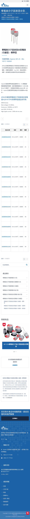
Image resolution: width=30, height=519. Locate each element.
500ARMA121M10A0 (7, 246)
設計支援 (5, 504)
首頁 (5, 15)
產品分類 (10, 15)
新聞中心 (5, 495)
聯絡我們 (5, 501)
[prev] (2, 119)
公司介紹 (5, 489)
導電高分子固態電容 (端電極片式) (12, 282)
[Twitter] (3, 439)
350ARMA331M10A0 (7, 206)
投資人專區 (6, 498)
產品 (4, 492)
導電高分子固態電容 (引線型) (10, 286)
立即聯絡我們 (9, 397)
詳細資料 (15, 365)
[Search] (27, 265)
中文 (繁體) (26, 1)
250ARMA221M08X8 (7, 147)
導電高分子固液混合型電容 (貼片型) (12, 294)
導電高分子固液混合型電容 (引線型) (10, 17)
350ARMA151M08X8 (7, 186)
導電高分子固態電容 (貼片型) (10, 290)
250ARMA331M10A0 (7, 156)
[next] (27, 119)
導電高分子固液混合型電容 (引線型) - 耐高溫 (14, 308)
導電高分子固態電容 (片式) (10, 277)
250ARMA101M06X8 (7, 137)
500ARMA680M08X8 (7, 226)
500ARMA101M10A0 (7, 236)
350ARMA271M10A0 (7, 196)
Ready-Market (21, 516)
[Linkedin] (6, 439)
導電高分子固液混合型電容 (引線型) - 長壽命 (14, 305)
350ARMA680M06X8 (7, 176)
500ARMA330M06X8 (7, 216)
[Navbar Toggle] (27, 5)
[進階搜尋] (27, 513)
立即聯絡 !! (15, 418)
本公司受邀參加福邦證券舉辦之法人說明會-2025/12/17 (12, 470)
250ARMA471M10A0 (7, 166)
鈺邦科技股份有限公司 (17, 513)
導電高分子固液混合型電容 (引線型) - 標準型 (12, 19)
